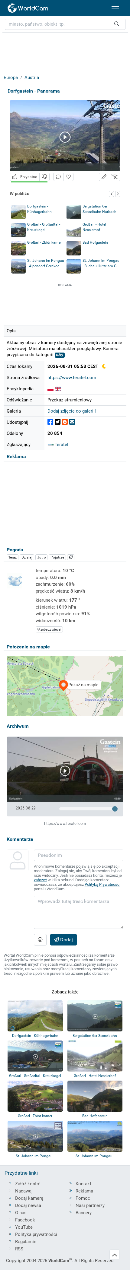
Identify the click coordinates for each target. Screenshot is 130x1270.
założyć (40, 880)
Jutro (41, 557)
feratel (61, 444)
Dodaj (66, 939)
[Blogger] (65, 422)
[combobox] (65, 24)
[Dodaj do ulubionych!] (68, 177)
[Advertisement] (65, 303)
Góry (59, 355)
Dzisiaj (26, 557)
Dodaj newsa (28, 1205)
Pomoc (83, 1198)
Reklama (84, 1191)
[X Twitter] (57, 422)
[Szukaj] (117, 24)
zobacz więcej (50, 630)
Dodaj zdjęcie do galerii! (71, 411)
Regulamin (25, 1241)
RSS (19, 1249)
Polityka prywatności (36, 1234)
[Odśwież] (70, 557)
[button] (104, 177)
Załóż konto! (28, 1183)
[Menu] (115, 8)
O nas (21, 1212)
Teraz (12, 557)
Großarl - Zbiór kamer (44, 242)
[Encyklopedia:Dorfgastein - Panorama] (50, 388)
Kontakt (83, 1183)
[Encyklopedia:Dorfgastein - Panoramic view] (58, 388)
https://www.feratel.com (71, 377)
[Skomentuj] (58, 177)
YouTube (24, 1227)
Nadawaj (24, 1191)
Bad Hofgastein (95, 242)
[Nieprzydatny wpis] (44, 177)
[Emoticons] (40, 939)
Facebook (25, 1220)
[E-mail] (72, 422)
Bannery (84, 1212)
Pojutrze (57, 557)
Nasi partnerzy (90, 1205)
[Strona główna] (28, 8)
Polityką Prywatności (102, 884)
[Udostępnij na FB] (50, 422)
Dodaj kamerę (29, 1198)
